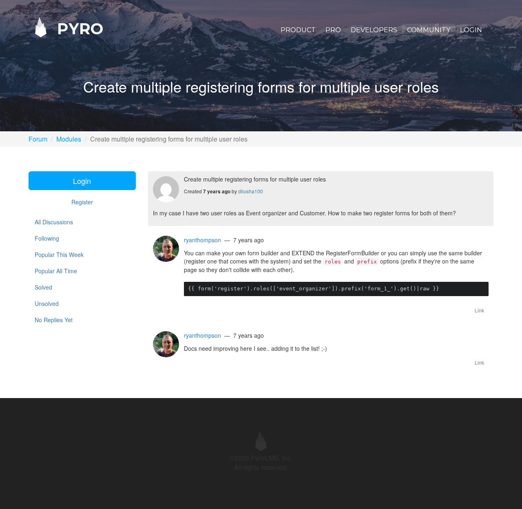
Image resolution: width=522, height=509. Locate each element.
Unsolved (47, 303)
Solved (43, 287)
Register (82, 202)
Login (471, 30)
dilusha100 (250, 191)
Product (298, 30)
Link (479, 310)
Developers (374, 30)
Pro (333, 30)
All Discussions (54, 222)
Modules (68, 139)
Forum (38, 139)
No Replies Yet (54, 320)
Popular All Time (56, 271)
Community (428, 30)
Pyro (78, 28)
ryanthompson (202, 240)
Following (47, 238)
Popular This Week (59, 254)
